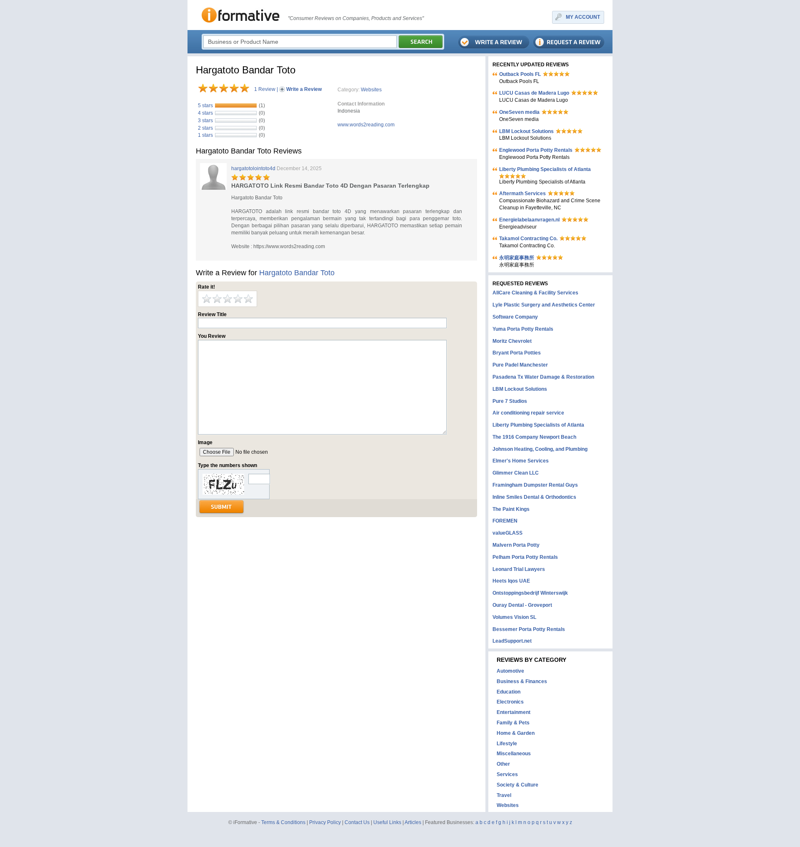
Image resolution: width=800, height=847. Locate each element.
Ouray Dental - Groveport (522, 605)
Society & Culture (517, 785)
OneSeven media (519, 112)
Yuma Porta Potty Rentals (522, 329)
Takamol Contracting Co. (528, 238)
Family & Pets (513, 723)
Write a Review (304, 89)
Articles (413, 822)
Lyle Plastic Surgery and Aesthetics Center (543, 305)
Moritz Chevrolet (512, 341)
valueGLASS (507, 533)
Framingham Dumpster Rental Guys (535, 485)
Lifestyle (507, 743)
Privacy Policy (325, 822)
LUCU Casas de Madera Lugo (534, 93)
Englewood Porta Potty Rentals (535, 150)
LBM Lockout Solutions (526, 131)
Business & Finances (522, 681)
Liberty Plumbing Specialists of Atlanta (545, 169)
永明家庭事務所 (516, 258)
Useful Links (387, 822)
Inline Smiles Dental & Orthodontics (534, 497)
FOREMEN (505, 521)
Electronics (510, 702)
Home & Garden (516, 733)
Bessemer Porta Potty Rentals (528, 629)
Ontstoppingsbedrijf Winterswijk (530, 593)
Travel (504, 795)
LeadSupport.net (512, 641)
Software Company (515, 317)
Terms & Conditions (283, 822)
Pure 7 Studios (509, 401)
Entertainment (513, 712)
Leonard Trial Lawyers (518, 569)
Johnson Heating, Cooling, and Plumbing (540, 449)
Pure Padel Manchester (520, 365)
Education (508, 692)
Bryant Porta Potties (516, 353)
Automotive (510, 671)
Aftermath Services (522, 193)
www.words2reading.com (366, 125)
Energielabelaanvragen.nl (529, 220)
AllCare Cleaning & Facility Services (535, 293)
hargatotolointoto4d (253, 168)
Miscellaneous (514, 754)
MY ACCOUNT (583, 17)
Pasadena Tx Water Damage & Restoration (543, 377)
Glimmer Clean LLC (515, 473)
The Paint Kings (511, 509)
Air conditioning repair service (528, 413)
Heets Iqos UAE (511, 581)
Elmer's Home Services (520, 461)
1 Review (264, 89)
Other (503, 764)
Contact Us (357, 822)
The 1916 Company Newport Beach (534, 437)
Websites (371, 90)
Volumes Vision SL (514, 617)
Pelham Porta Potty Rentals (525, 557)
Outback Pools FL (520, 74)
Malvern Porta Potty (516, 545)
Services (507, 774)
